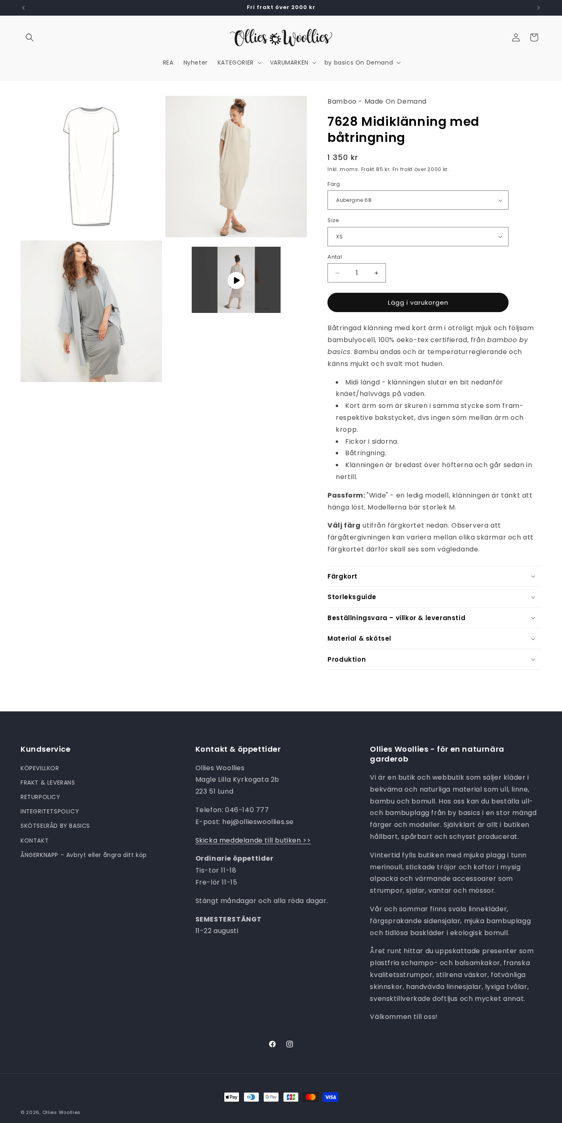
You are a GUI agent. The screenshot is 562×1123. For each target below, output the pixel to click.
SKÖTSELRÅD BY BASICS (55, 826)
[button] (30, 37)
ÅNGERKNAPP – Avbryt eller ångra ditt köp (84, 854)
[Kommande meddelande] (538, 8)
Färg (333, 184)
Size (333, 220)
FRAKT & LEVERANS (48, 782)
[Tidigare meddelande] (23, 8)
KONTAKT (35, 840)
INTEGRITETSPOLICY (50, 811)
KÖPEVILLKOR (40, 768)
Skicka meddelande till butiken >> (253, 840)
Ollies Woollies (61, 1112)
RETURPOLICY (40, 796)
